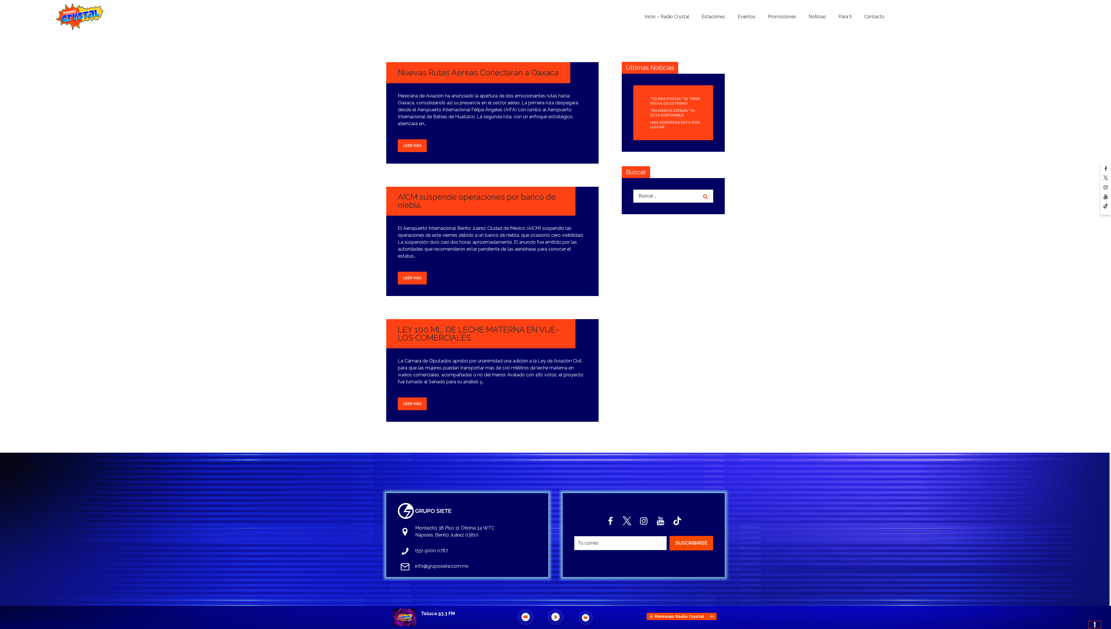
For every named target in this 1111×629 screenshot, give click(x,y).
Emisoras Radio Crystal (679, 616)
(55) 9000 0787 (431, 550)
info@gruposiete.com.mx (441, 566)
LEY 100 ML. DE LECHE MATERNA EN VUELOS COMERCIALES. (478, 334)
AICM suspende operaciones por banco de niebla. (477, 201)
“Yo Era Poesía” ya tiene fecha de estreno (675, 101)
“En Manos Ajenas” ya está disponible (672, 112)
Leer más (412, 145)
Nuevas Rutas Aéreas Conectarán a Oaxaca (478, 72)
